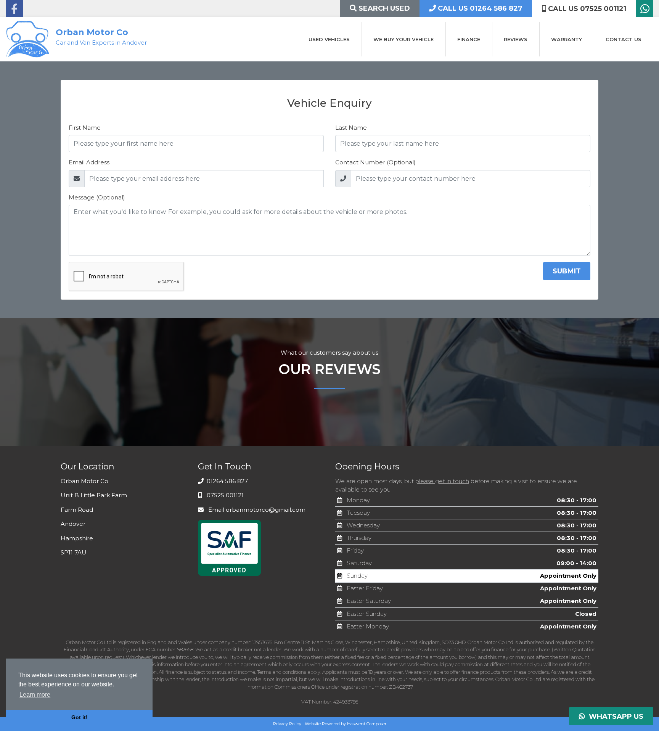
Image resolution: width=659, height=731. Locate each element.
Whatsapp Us (614, 716)
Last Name (351, 127)
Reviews (515, 39)
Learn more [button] (34, 694)
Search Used (383, 8)
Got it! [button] (79, 717)
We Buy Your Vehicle (403, 39)
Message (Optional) (97, 197)
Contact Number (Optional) (375, 162)
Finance (468, 39)
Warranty (566, 39)
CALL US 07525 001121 (586, 9)
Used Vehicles (329, 39)
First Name (85, 127)
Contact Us (623, 39)
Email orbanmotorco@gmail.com (256, 509)
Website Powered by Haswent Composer (345, 723)
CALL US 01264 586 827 (479, 8)
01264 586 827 (226, 481)
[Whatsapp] (644, 10)
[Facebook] (14, 10)
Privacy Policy (287, 723)
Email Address (89, 162)
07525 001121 (224, 495)
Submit (567, 271)
